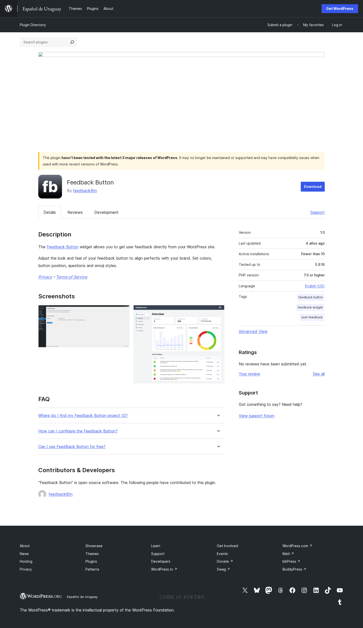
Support (317, 212)
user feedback (312, 317)
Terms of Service (71, 276)
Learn (155, 546)
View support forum (256, 415)
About (25, 546)
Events (222, 554)
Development (106, 212)
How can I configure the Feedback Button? (78, 431)
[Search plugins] (72, 42)
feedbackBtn (85, 190)
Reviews (75, 212)
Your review (249, 373)
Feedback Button (63, 246)
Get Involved (227, 546)
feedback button (311, 297)
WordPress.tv (164, 569)
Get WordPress (339, 8)
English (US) (315, 286)
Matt (288, 554)
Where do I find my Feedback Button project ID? (83, 415)
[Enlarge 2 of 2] (217, 311)
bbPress (291, 561)
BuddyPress (294, 569)
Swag (223, 569)
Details (49, 212)
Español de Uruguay (82, 597)
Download (313, 186)
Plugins (91, 561)
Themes (92, 554)
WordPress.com (297, 546)
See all (319, 373)
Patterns (92, 569)
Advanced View (253, 331)
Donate (225, 561)
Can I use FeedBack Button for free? (71, 446)
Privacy (45, 276)
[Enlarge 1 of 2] (122, 311)
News (24, 554)
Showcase (93, 546)
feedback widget (310, 307)
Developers (160, 561)
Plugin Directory (33, 25)
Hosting (26, 561)
